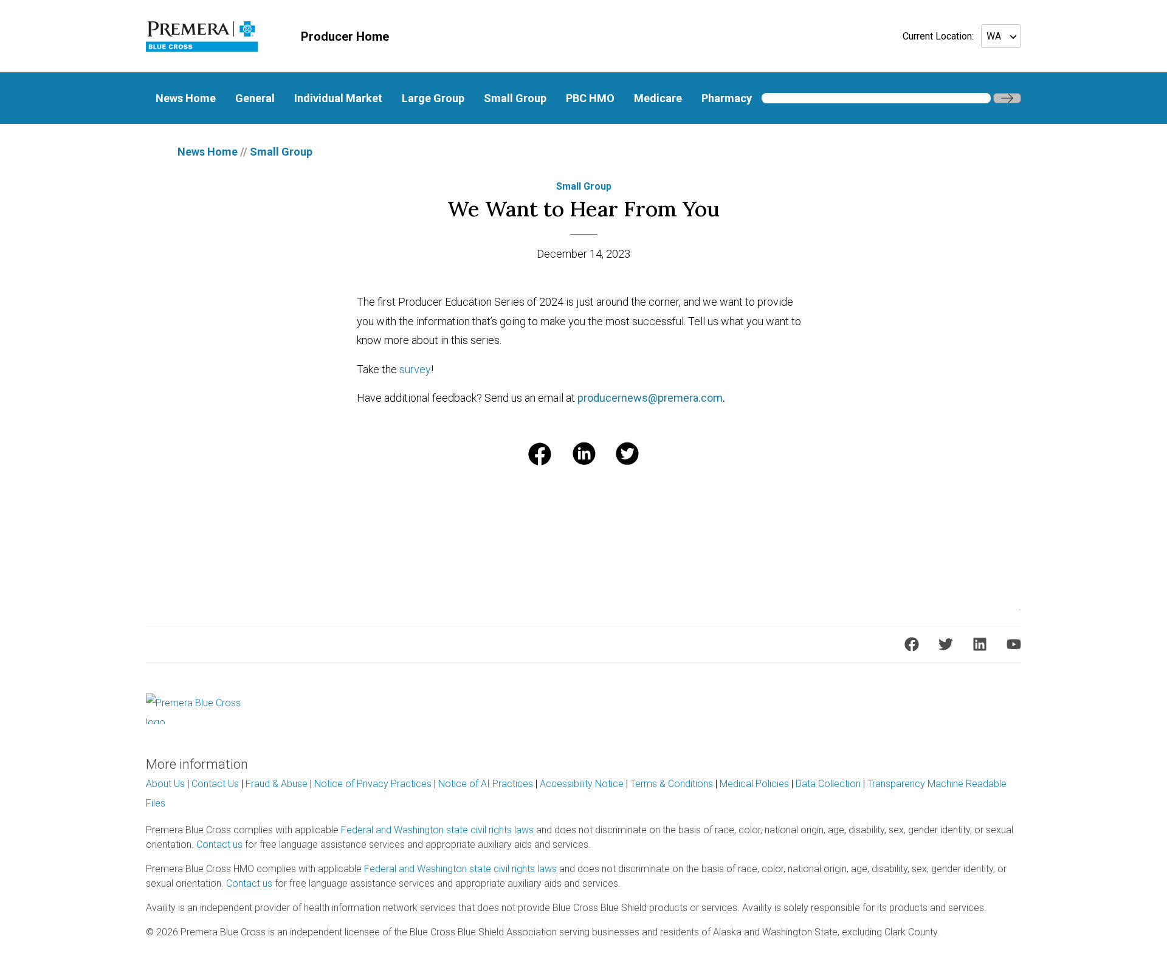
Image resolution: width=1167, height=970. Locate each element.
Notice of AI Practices (485, 783)
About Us (165, 783)
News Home (186, 98)
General (255, 98)
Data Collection (828, 783)
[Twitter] (945, 644)
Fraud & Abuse (277, 783)
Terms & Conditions (671, 783)
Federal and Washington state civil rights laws (437, 830)
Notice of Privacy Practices (373, 783)
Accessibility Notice (582, 783)
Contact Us (215, 783)
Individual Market (338, 98)
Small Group (515, 98)
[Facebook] (911, 644)
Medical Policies (754, 783)
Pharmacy (726, 98)
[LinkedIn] (979, 644)
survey (415, 369)
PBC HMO (590, 98)
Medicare (658, 98)
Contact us (219, 844)
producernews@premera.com (650, 397)
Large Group (433, 98)
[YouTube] (1014, 644)
